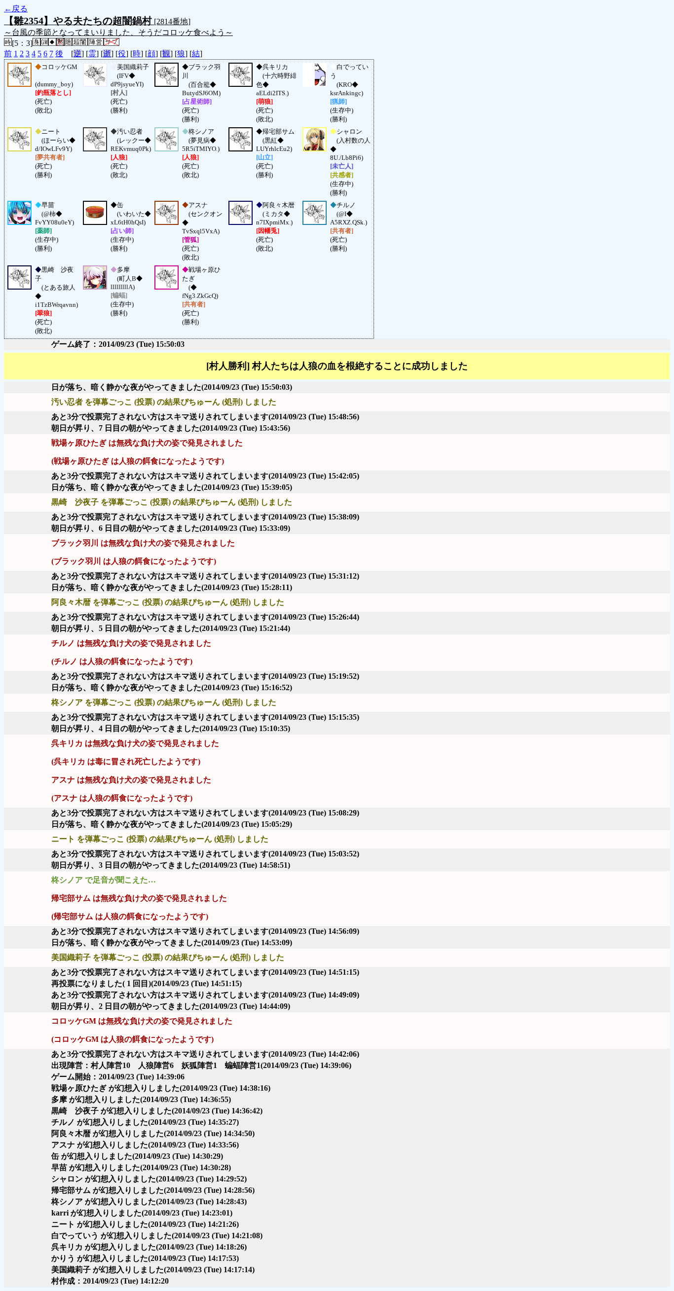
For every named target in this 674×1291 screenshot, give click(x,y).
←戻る (16, 8)
